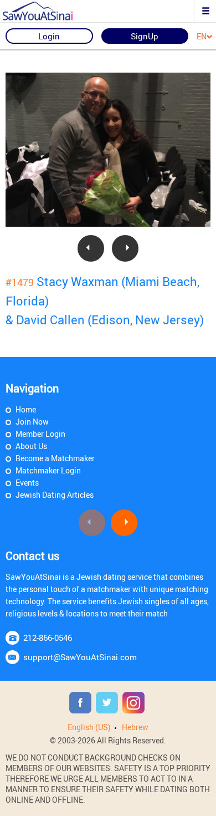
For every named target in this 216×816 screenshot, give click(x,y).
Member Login (40, 434)
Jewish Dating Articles (55, 494)
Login (49, 36)
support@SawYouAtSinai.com (80, 656)
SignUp (144, 36)
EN (202, 37)
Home (26, 409)
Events (27, 482)
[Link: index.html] (47, 11)
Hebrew (135, 727)
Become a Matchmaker (55, 458)
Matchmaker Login (48, 470)
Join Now (32, 421)
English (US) (89, 727)
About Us (31, 446)
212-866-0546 (47, 637)
